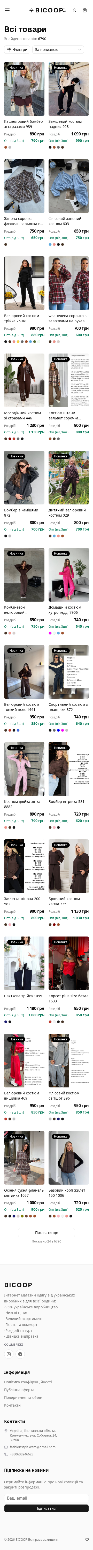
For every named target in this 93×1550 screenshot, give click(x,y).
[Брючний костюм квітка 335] (69, 866)
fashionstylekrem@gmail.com (33, 1447)
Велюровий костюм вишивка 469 (21, 1096)
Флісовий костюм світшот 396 (64, 1096)
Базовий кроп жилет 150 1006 (67, 1193)
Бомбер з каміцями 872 (21, 513)
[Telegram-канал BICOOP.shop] (20, 1354)
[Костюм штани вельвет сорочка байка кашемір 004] (69, 380)
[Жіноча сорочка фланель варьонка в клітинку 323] (24, 186)
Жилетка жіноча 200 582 (22, 901)
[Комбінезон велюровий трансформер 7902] (24, 575)
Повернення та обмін (23, 1397)
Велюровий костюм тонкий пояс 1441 (21, 707)
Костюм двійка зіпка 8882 (22, 804)
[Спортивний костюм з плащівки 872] (69, 672)
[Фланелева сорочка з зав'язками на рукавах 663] (69, 283)
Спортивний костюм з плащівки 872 (68, 707)
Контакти (12, 1405)
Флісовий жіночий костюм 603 (65, 221)
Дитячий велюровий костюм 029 (67, 513)
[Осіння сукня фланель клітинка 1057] (24, 1158)
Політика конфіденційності (28, 1381)
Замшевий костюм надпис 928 (65, 124)
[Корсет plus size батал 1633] (69, 963)
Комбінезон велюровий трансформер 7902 (21, 610)
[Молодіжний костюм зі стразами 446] (24, 380)
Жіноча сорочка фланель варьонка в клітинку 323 (22, 221)
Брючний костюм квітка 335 (64, 901)
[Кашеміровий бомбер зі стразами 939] (24, 89)
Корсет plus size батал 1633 (68, 998)
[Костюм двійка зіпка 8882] (24, 769)
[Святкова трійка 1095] (24, 963)
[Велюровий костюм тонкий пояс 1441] (24, 672)
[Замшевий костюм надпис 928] (69, 89)
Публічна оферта (19, 1389)
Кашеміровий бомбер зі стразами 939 (23, 124)
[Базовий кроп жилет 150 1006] (69, 1158)
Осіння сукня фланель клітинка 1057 (24, 1193)
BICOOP (49, 10)
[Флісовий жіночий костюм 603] (69, 186)
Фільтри (20, 49)
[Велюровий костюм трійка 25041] (24, 283)
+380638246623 (21, 1454)
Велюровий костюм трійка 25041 (21, 318)
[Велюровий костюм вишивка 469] (24, 1060)
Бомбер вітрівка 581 (66, 801)
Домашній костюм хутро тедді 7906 (65, 610)
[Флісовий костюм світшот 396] (69, 1060)
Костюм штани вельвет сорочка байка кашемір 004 (65, 415)
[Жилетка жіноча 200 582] (24, 866)
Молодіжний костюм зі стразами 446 (22, 415)
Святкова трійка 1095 (23, 995)
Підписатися (46, 1508)
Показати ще (46, 1232)
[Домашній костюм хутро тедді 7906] (69, 575)
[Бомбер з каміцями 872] (24, 477)
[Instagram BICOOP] (8, 1354)
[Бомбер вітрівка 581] (69, 769)
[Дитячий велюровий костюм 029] (69, 477)
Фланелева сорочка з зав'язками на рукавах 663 (68, 318)
